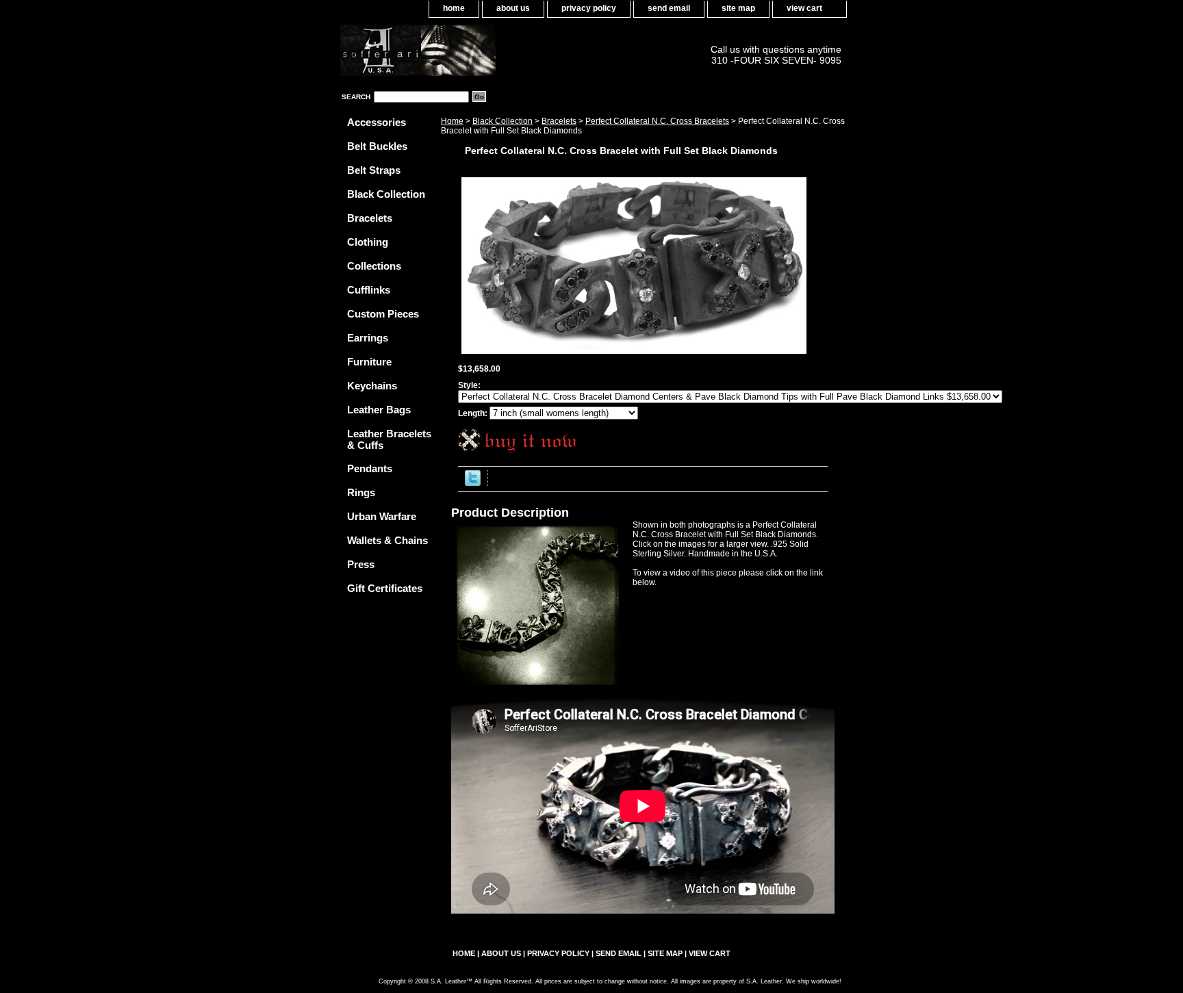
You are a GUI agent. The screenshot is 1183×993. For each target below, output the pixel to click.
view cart (804, 8)
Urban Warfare (381, 516)
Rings (361, 492)
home (454, 8)
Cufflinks (368, 290)
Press (360, 564)
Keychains (372, 385)
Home (452, 121)
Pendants (369, 468)
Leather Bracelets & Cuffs (389, 439)
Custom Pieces (383, 314)
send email (669, 8)
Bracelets (559, 121)
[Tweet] (473, 483)
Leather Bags (379, 409)
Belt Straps (373, 170)
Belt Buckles (377, 146)
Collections (374, 266)
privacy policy (588, 8)
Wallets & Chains (387, 540)
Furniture (369, 361)
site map (738, 8)
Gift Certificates (384, 588)
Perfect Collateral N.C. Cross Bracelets (657, 121)
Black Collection (502, 121)
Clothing (367, 242)
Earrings (367, 338)
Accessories (376, 122)
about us (513, 8)
